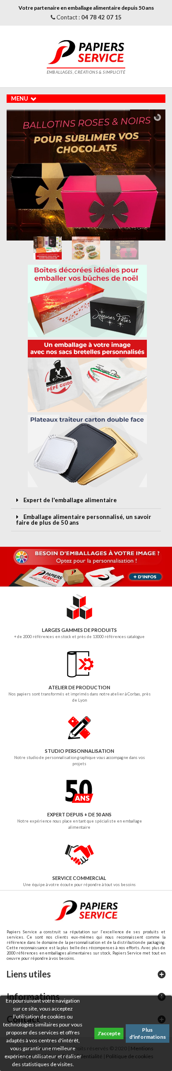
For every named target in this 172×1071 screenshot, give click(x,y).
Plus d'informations (147, 1033)
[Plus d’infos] (86, 566)
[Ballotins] (86, 175)
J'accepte (108, 1033)
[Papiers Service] (86, 51)
